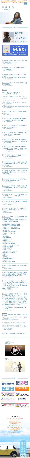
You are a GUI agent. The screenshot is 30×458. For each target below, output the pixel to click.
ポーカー (14, 2)
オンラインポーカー (15, 422)
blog (29, 26)
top (29, 8)
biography (29, 19)
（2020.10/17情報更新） (8, 70)
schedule (29, 12)
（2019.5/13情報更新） (14, 267)
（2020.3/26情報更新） (14, 127)
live (29, 15)
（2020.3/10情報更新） (14, 141)
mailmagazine (29, 20)
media (29, 13)
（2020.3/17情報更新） (14, 134)
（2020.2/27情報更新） (14, 203)
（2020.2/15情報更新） (14, 210)
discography (29, 17)
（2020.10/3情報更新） (7, 85)
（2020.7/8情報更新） (14, 113)
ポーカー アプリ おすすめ (15, 418)
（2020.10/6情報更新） (7, 79)
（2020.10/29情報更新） (8, 63)
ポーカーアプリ (15, 423)
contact (29, 22)
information (29, 10)
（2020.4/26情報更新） (14, 120)
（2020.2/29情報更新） (14, 188)
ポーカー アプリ (15, 420)
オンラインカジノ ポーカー (15, 427)
